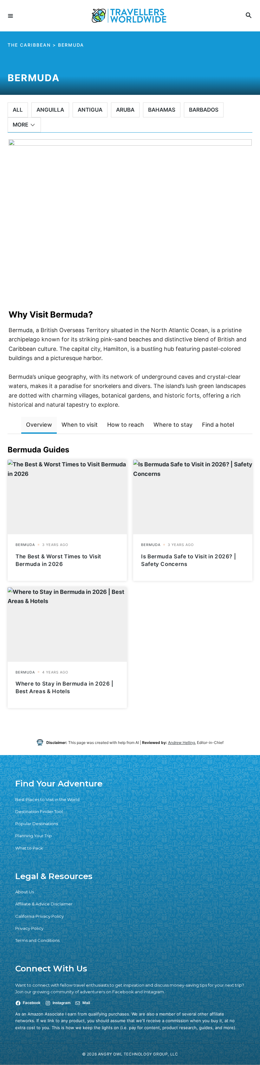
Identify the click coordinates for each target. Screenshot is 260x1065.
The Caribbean (29, 45)
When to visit (80, 424)
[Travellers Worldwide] (129, 16)
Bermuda (71, 45)
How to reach (125, 424)
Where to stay (172, 424)
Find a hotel (218, 424)
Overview (39, 424)
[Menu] (10, 15)
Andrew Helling (181, 742)
